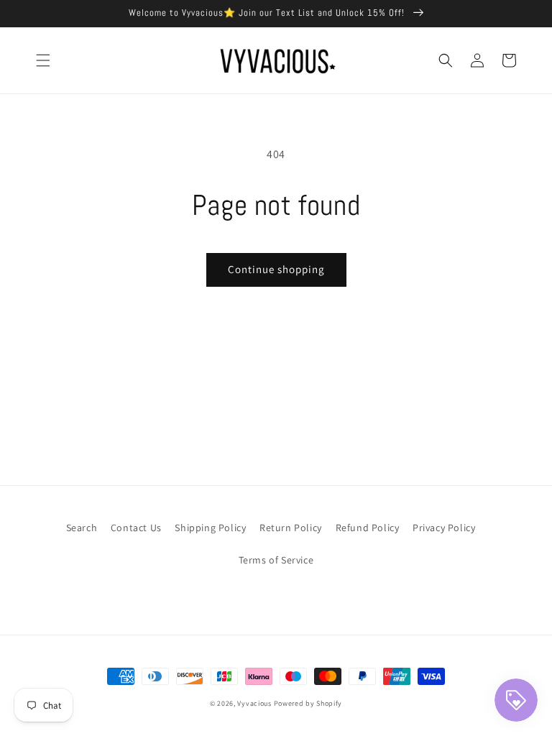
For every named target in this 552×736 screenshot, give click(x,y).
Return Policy (290, 527)
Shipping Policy (210, 527)
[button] (43, 60)
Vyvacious (254, 703)
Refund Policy (368, 527)
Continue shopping (276, 269)
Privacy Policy (444, 527)
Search (82, 527)
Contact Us (136, 527)
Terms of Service (276, 559)
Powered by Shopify (308, 703)
